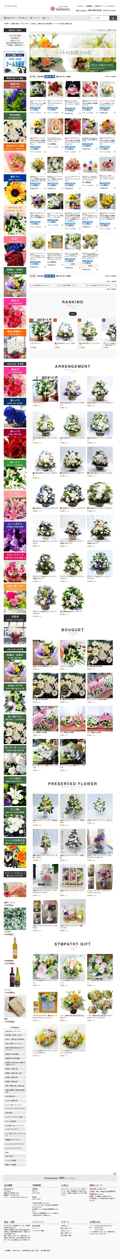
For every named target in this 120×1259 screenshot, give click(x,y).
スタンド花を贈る (11, 1121)
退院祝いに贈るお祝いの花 (13, 1073)
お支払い (65, 1185)
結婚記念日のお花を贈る (13, 1058)
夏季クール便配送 (11, 1164)
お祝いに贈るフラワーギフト (14, 1043)
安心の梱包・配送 (66, 1235)
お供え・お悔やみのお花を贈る (41, 23)
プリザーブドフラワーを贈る (14, 1117)
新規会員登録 (36, 1226)
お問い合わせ (10, 1156)
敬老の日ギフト (11, 18)
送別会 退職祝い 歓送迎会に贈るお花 (15, 1091)
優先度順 (41, 76)
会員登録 (89, 6)
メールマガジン (110, 6)
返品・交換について (67, 1233)
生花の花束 (9, 1113)
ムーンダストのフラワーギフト (15, 1144)
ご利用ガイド (98, 6)
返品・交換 (9, 1222)
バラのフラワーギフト (12, 1129)
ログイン (81, 6)
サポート (65, 1222)
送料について (96, 1185)
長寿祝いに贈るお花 (11, 1081)
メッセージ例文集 (11, 1160)
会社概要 (8, 1185)
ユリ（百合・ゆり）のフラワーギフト (15, 1134)
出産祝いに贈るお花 (11, 1077)
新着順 (68, 76)
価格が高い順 (60, 76)
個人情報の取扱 (45, 1250)
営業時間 (37, 1185)
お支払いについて (66, 1230)
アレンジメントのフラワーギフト (15, 1108)
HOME (6, 23)
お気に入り (24, 18)
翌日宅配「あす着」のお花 (13, 1035)
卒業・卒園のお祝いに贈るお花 (15, 1086)
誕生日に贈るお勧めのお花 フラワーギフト (15, 1049)
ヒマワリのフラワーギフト (13, 1148)
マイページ (36, 18)
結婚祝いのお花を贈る (12, 1054)
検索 (113, 18)
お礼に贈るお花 (10, 1096)
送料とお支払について (75, 1193)
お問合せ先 (95, 1222)
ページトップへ (114, 1173)
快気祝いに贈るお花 (11, 1069)
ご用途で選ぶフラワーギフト (20, 23)
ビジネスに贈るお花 (11, 1100)
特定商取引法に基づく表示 (31, 1250)
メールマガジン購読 (38, 1230)
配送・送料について (67, 1228)
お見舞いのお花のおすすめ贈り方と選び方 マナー (15, 1063)
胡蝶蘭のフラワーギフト (13, 1139)
